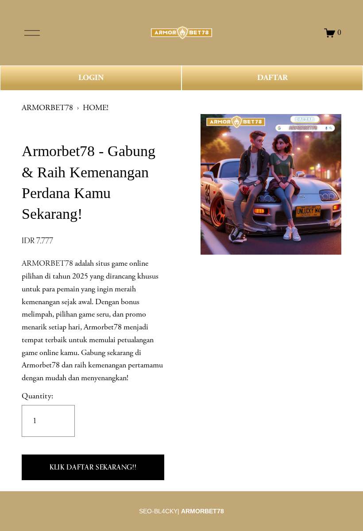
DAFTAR (272, 78)
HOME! (95, 108)
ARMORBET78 (47, 108)
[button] (93, 467)
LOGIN (91, 78)
